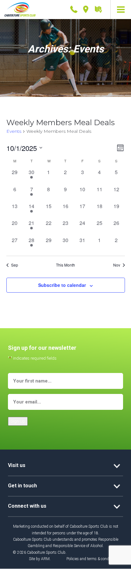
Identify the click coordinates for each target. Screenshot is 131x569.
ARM (45, 559)
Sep (14, 265)
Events (13, 131)
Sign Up (17, 421)
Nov (116, 265)
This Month (65, 265)
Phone (73, 8)
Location (85, 8)
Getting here (97, 10)
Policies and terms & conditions (92, 559)
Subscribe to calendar (62, 285)
